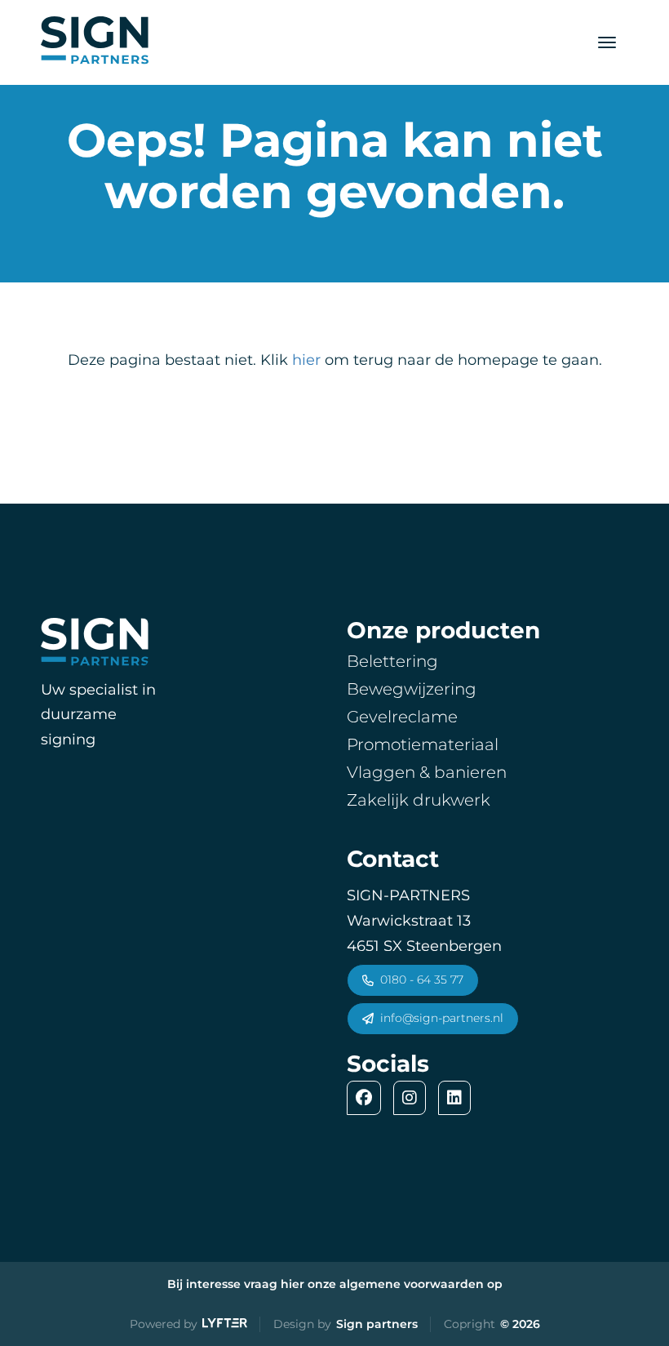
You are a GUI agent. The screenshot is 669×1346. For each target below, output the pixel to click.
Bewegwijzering (411, 689)
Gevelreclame (402, 716)
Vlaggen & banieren (427, 772)
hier (306, 360)
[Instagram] (413, 1098)
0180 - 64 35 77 (421, 979)
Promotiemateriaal (422, 744)
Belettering (392, 661)
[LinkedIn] (458, 1098)
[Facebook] (368, 1098)
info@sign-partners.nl (441, 1018)
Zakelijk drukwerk (418, 800)
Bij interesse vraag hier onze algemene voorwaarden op (335, 1284)
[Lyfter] (224, 1325)
